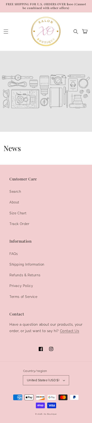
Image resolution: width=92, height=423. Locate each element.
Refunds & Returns (24, 275)
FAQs (13, 254)
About (14, 202)
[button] (6, 31)
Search (15, 191)
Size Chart (18, 213)
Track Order (19, 224)
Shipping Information (26, 264)
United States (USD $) (43, 380)
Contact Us (69, 331)
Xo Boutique (50, 414)
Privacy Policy (21, 286)
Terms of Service (23, 297)
